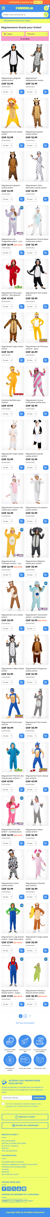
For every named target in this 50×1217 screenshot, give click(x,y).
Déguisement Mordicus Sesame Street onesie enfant (35, 991)
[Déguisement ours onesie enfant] (13, 596)
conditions (10, 1106)
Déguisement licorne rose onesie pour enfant (12, 508)
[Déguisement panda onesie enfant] (37, 435)
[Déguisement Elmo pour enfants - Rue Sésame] (13, 274)
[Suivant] (30, 1016)
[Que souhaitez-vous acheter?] (3, 8)
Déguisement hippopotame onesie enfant (34, 79)
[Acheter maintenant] (21, 92)
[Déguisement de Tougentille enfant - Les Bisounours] (13, 220)
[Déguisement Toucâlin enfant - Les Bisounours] (13, 810)
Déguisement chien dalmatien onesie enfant (36, 186)
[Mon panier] (46, 8)
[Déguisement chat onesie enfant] (37, 274)
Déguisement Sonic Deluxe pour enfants (37, 777)
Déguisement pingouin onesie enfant (11, 79)
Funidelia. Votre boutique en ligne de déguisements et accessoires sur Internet (24, 8)
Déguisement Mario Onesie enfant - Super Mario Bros (11, 991)
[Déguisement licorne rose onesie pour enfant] (13, 488)
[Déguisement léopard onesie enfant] (13, 166)
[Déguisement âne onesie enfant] (37, 703)
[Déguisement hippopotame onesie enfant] (37, 59)
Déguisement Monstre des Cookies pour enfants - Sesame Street (13, 777)
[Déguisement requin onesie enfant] (37, 810)
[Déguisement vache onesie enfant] (13, 864)
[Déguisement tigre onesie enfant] (13, 327)
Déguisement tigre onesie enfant (12, 347)
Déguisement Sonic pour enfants (12, 723)
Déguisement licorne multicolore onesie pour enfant (35, 401)
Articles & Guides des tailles (14, 1143)
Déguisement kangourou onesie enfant (36, 669)
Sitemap (5, 1172)
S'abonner (39, 1098)
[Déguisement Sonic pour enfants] (13, 703)
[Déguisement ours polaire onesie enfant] (37, 488)
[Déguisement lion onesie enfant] (13, 113)
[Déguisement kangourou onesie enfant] (37, 649)
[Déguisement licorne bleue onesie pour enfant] (37, 220)
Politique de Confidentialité (14, 1167)
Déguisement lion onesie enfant (12, 133)
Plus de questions (9, 1151)
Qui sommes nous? (10, 1174)
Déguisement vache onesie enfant (10, 884)
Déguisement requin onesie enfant (34, 830)
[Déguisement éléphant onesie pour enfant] (37, 542)
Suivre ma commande (26, 1125)
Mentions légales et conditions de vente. (19, 1164)
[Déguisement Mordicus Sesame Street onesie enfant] (37, 971)
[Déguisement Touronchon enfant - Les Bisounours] (37, 596)
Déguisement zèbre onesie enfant (13, 669)
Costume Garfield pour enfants (11, 401)
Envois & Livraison (10, 1146)
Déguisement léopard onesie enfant (11, 186)
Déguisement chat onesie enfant (36, 294)
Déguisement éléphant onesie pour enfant (35, 562)
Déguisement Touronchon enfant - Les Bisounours (36, 616)
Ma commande (8, 1141)
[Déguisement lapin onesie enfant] (13, 435)
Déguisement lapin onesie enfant (12, 455)
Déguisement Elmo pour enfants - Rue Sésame (12, 294)
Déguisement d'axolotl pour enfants (35, 884)
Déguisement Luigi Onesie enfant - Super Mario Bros (13, 938)
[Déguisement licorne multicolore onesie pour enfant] (37, 381)
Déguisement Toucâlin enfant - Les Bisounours (11, 830)
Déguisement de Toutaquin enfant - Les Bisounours (11, 562)
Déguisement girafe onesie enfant (34, 133)
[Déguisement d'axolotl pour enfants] (37, 864)
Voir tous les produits (25, 1023)
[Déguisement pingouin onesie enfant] (13, 59)
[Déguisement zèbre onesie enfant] (13, 649)
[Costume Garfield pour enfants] (13, 381)
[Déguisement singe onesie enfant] (37, 918)
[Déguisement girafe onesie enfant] (37, 113)
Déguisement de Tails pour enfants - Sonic (37, 347)
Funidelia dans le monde (13, 1162)
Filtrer (9, 34)
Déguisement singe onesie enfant (37, 938)
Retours (5, 1148)
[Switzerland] (4, 1189)
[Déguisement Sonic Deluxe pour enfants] (37, 757)
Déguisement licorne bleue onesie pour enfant (37, 240)
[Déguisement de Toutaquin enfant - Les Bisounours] (13, 542)
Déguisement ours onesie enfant (12, 616)
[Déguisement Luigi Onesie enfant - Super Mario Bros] (13, 918)
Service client (26, 1117)
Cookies (5, 1169)
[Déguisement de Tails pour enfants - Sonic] (37, 327)
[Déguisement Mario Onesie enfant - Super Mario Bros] (13, 971)
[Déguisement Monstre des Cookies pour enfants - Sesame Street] (13, 757)
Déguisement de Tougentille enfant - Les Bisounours (12, 240)
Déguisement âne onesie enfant (36, 723)
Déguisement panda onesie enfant (34, 455)
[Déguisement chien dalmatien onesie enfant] (37, 166)
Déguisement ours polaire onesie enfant (36, 508)
